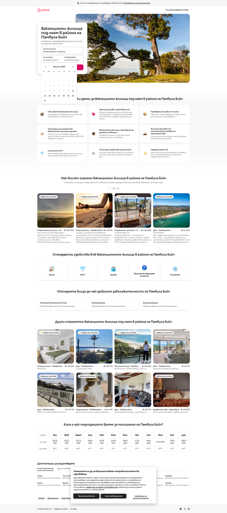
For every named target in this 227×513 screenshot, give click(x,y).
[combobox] (62, 51)
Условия (73, 509)
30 (73, 96)
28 (64, 96)
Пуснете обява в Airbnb (177, 10)
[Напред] (118, 188)
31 (45, 101)
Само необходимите (113, 496)
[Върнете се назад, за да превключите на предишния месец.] (45, 66)
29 (68, 96)
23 (73, 91)
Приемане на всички (86, 496)
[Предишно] (109, 188)
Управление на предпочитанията (141, 497)
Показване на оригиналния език (137, 3)
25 (50, 96)
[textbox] (51, 59)
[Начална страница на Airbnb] (43, 10)
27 (59, 96)
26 (54, 96)
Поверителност (61, 509)
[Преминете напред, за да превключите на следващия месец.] (73, 66)
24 (45, 96)
